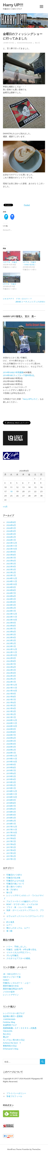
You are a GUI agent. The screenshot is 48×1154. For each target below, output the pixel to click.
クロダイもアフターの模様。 (19, 958)
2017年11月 (11, 829)
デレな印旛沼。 (13, 955)
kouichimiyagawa (24, 43)
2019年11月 (11, 758)
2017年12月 (11, 826)
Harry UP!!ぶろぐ (30, 399)
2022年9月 (11, 658)
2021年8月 (11, 696)
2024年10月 (11, 584)
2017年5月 (11, 847)
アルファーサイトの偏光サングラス (22, 901)
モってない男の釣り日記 (14, 1040)
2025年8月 (11, 554)
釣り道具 (10, 922)
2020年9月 (11, 729)
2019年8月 (11, 767)
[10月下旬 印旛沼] (11, 256)
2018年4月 (11, 814)
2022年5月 (11, 670)
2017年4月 (11, 850)
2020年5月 (11, 741)
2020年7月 (11, 735)
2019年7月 (11, 770)
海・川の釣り (12, 889)
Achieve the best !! (12, 1042)
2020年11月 (11, 723)
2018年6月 (11, 809)
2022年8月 (11, 661)
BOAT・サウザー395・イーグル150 (22, 904)
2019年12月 (11, 755)
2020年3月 (11, 746)
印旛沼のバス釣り (14, 874)
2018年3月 (11, 817)
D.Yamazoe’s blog (10, 1048)
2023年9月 (11, 622)
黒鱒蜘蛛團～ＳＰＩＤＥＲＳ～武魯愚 (19, 1028)
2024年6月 (11, 596)
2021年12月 (11, 684)
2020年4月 (11, 743)
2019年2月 (11, 785)
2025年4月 (11, 566)
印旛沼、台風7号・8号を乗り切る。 (22, 949)
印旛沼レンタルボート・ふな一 (17, 982)
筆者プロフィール (14, 1096)
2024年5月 (11, 599)
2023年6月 (11, 631)
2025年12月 (11, 543)
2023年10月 (11, 619)
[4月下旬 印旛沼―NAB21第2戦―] (31, 256)
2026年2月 (11, 537)
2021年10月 (11, 690)
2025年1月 (11, 575)
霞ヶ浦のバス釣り (14, 886)
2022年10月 (11, 655)
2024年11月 (11, 581)
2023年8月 (11, 625)
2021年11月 (11, 687)
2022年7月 (11, 664)
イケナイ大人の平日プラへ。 (19, 952)
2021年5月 (11, 705)
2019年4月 (11, 779)
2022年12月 (11, 649)
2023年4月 (11, 637)
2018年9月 (11, 800)
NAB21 (6, 980)
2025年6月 (11, 560)
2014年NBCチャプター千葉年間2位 (18, 375)
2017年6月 (11, 844)
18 (11, 491)
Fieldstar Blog (9, 1022)
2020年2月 (11, 749)
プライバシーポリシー (16, 1093)
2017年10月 (11, 832)
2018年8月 (11, 803)
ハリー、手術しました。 (17, 946)
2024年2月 (11, 608)
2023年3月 (11, 640)
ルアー (9, 925)
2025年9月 (11, 551)
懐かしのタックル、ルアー (18, 928)
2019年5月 (11, 776)
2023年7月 (11, 628)
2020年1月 (11, 752)
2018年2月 (11, 820)
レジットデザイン (11, 994)
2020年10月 (11, 726)
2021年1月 (11, 717)
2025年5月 (11, 563)
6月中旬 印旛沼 (9, 284)
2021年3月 (11, 711)
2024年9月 (11, 587)
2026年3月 (11, 534)
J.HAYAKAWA (9, 1019)
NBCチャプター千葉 (12, 977)
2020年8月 (11, 732)
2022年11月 (11, 652)
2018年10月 (11, 797)
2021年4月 (11, 708)
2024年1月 (11, 611)
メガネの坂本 (9, 991)
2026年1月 (11, 540)
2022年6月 (11, 667)
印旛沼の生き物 (13, 877)
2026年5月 (11, 528)
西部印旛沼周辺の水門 (13, 988)
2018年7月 (11, 806)
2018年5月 (11, 811)
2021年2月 (11, 714)
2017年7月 (11, 841)
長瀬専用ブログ (10, 1025)
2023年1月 (11, 646)
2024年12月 (11, 578)
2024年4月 (11, 602)
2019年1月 (11, 788)
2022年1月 (11, 681)
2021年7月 (11, 699)
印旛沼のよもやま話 (15, 880)
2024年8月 (11, 590)
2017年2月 (11, 856)
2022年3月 (11, 676)
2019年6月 (11, 773)
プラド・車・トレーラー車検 (19, 907)
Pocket (27, 205)
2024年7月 (11, 593)
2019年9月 (11, 764)
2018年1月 (11, 823)
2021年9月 (11, 693)
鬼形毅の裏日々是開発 (13, 1016)
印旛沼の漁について (15, 883)
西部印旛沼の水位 (11, 985)
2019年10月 (11, 761)
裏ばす (6, 1037)
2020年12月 (11, 720)
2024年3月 (11, 605)
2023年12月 (11, 613)
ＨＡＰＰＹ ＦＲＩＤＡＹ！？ (18, 298)
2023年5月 (11, 634)
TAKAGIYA (7, 1031)
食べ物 (9, 931)
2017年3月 (11, 853)
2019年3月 (11, 782)
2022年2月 (11, 678)
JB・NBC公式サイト (12, 974)
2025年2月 (11, 572)
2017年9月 (11, 835)
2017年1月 (11, 859)
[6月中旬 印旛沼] (11, 278)
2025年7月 (11, 557)
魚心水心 (7, 1034)
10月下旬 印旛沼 (10, 262)
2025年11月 (11, 545)
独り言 (37, 43)
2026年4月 (11, 531)
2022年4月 (11, 673)
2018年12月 (11, 791)
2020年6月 (11, 738)
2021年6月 (11, 702)
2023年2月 (11, 643)
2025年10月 (11, 548)
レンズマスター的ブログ (14, 1013)
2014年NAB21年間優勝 (13, 372)
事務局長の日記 (10, 1045)
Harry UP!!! (13, 5)
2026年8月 (11, 522)
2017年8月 (11, 838)
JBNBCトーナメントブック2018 (29, 301)
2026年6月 (11, 525)
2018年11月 (11, 794)
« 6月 (5, 506)
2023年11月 (11, 616)
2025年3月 (11, 569)
